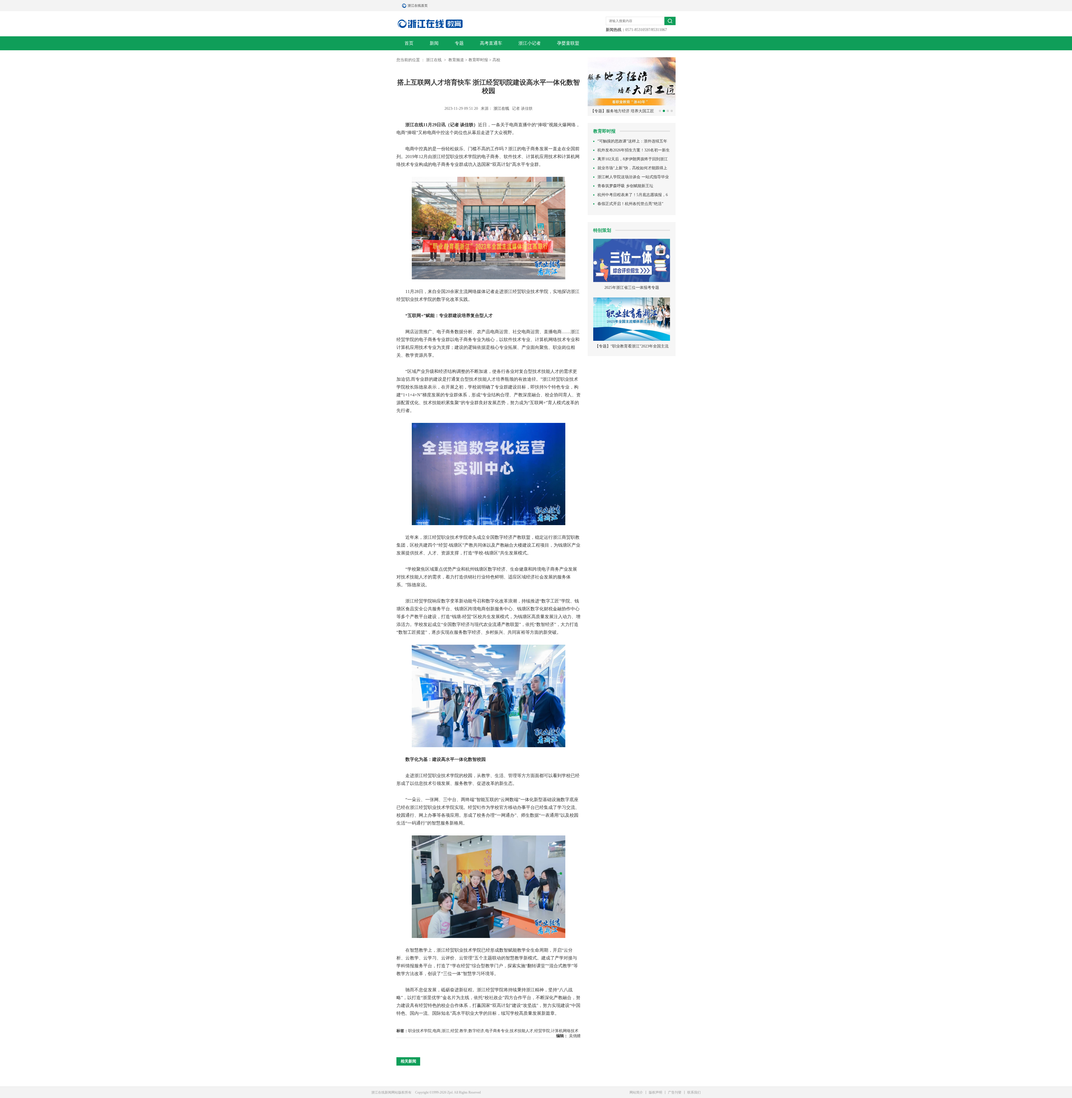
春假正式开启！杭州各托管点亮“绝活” (630, 204)
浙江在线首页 (405, 5)
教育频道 (456, 60)
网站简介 (636, 1092)
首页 (409, 43)
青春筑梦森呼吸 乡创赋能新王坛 (625, 186)
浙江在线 (434, 60)
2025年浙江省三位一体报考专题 (631, 287)
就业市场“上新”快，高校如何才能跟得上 (632, 168)
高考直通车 (491, 43)
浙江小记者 (529, 43)
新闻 (434, 43)
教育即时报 (478, 60)
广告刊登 (674, 1092)
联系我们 (694, 1092)
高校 (496, 60)
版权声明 (655, 1092)
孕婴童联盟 (568, 43)
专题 (459, 43)
